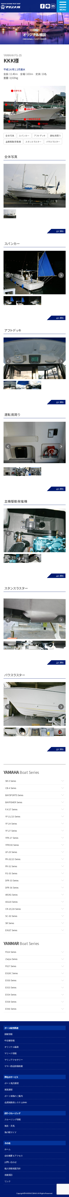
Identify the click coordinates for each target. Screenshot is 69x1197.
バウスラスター (53, 141)
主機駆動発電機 (13, 141)
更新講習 (8, 1089)
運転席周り (55, 135)
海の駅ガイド (10, 1132)
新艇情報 (8, 1034)
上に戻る (60, 231)
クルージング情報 (12, 1119)
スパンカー (24, 135)
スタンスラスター (33, 141)
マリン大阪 (10, 6)
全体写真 (9, 135)
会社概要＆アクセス (13, 1155)
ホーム (7, 1149)
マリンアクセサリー (13, 1059)
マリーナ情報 (10, 1053)
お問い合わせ (10, 1162)
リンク (7, 1181)
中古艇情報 (9, 1040)
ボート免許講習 (11, 1083)
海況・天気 (9, 1125)
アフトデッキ (39, 135)
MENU (63, 6)
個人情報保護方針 (12, 1168)
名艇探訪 (8, 1175)
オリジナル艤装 (11, 1047)
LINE (47, 6)
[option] (35, 186)
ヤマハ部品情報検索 (13, 1066)
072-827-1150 (53, 6)
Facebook (42, 6)
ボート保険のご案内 (13, 1096)
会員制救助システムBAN (15, 1102)
